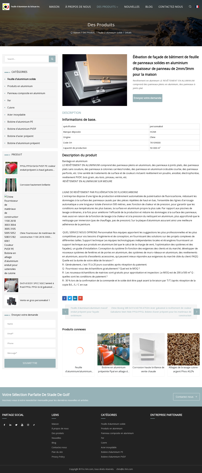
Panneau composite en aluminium (26, 93)
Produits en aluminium (20, 86)
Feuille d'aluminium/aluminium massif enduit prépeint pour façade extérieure (89, 311)
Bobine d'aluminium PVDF (21, 128)
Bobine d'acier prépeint (20, 136)
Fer (9, 100)
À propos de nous (78, 6)
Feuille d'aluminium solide (109, 32)
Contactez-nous (171, 6)
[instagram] (28, 425)
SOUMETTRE (30, 363)
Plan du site (57, 452)
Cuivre (10, 107)
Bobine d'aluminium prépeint (23, 143)
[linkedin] (10, 425)
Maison (54, 6)
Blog (149, 6)
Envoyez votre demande (147, 98)
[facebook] (4, 425)
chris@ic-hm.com (124, 469)
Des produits (106, 6)
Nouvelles (131, 6)
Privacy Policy (58, 456)
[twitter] (16, 425)
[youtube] (22, 425)
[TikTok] (34, 425)
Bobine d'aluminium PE (20, 121)
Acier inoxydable (16, 114)
